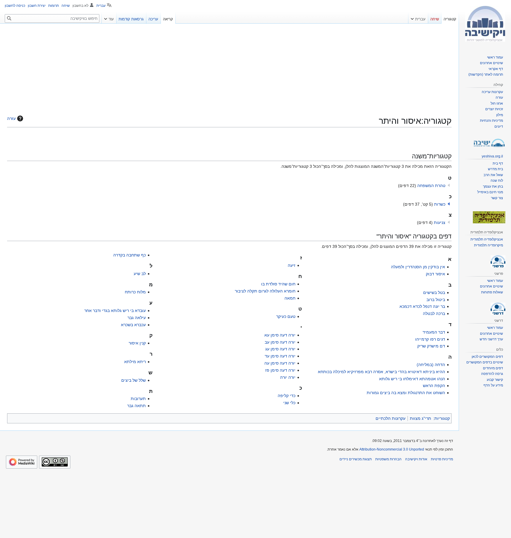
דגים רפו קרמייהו (430, 339)
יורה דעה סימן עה (279, 363)
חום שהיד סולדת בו (278, 284)
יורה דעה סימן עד (280, 356)
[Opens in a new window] (21, 462)
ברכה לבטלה (434, 313)
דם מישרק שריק (431, 346)
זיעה (291, 265)
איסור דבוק (435, 274)
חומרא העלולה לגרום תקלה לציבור (265, 291)
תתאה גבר (136, 405)
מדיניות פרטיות (442, 459)
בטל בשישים (434, 292)
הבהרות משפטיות (388, 459)
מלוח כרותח (135, 292)
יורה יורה (287, 377)
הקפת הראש (434, 385)
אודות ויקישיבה (416, 459)
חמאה (289, 298)
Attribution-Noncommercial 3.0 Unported (391, 449)
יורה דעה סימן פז (280, 370)
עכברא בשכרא (133, 324)
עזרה (11, 118)
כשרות (439, 204)
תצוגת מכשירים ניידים (355, 459)
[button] (449, 204)
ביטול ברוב (435, 299)
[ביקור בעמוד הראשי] (485, 23)
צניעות (439, 222)
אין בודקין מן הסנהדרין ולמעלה (418, 266)
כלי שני (289, 402)
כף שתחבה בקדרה (129, 255)
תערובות (138, 398)
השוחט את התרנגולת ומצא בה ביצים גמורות (406, 392)
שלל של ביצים (133, 380)
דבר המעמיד (434, 332)
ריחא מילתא (135, 361)
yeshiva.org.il (492, 156)
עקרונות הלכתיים (390, 418)
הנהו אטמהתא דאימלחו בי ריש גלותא (412, 378)
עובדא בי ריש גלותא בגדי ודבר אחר (115, 310)
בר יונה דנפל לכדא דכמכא (422, 306)
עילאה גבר (136, 317)
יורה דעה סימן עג (280, 349)
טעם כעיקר (285, 316)
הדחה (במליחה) (431, 364)
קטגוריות (442, 418)
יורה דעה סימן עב (280, 342)
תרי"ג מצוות (420, 418)
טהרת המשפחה (431, 185)
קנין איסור (137, 343)
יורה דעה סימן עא (279, 335)
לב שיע (140, 273)
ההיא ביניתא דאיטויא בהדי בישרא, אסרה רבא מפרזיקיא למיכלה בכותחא (381, 371)
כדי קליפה (286, 395)
